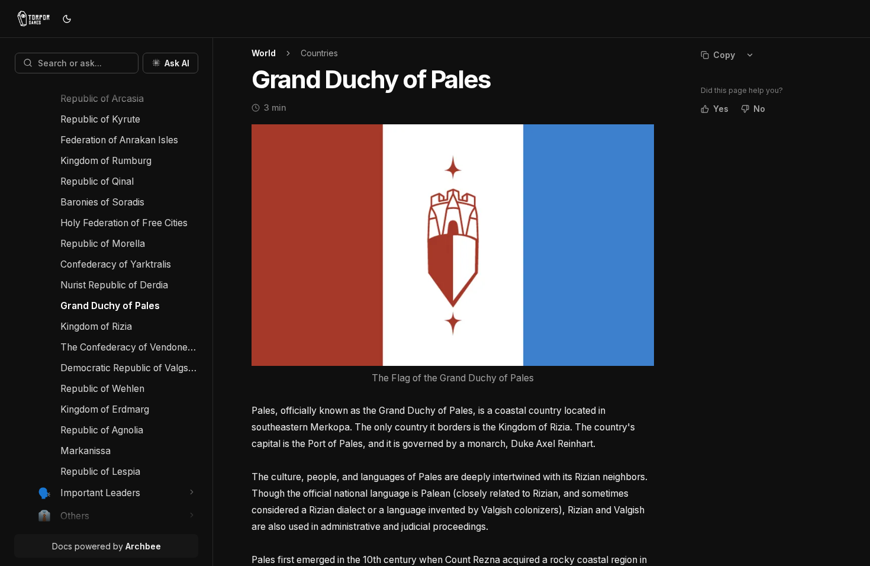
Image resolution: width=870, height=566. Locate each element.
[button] (192, 492)
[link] (129, 98)
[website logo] (34, 19)
